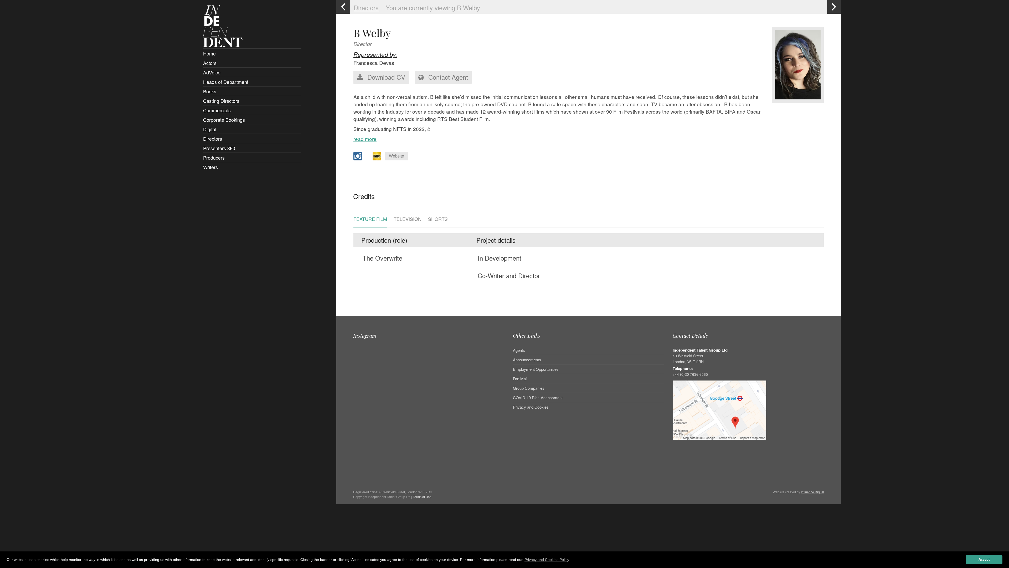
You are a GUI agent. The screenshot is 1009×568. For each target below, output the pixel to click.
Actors (210, 62)
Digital (209, 129)
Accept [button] (984, 559)
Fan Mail (520, 378)
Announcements (527, 359)
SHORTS (438, 219)
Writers (210, 167)
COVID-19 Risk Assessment (538, 397)
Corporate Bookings (224, 119)
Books (209, 91)
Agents (519, 350)
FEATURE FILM (370, 219)
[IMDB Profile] (377, 156)
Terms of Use (422, 496)
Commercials (217, 110)
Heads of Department (225, 81)
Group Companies (528, 388)
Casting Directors (221, 100)
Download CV (385, 77)
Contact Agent (447, 77)
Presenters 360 (219, 148)
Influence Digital (812, 492)
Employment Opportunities (536, 369)
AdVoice (211, 72)
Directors (212, 138)
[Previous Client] (343, 7)
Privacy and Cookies (531, 407)
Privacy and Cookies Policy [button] (546, 559)
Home (209, 53)
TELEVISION (407, 219)
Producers (214, 157)
